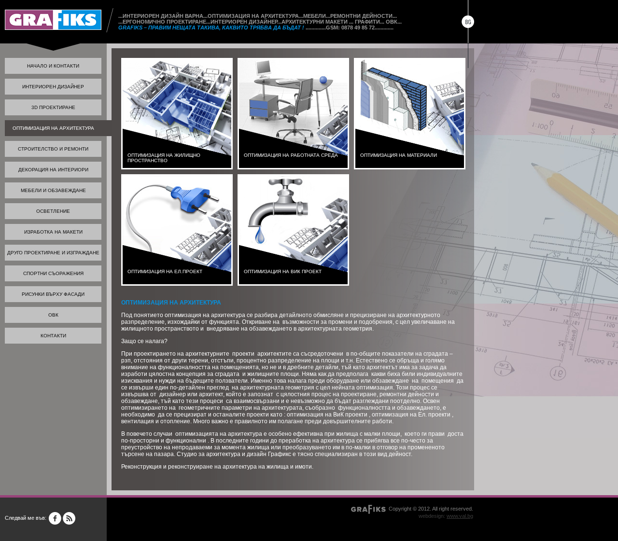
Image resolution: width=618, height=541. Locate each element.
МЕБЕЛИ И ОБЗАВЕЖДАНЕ (53, 190)
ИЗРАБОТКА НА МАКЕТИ (53, 232)
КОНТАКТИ (53, 335)
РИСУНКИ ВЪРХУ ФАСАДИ (53, 294)
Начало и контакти (53, 66)
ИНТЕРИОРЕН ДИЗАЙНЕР (53, 86)
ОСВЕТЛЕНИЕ (53, 211)
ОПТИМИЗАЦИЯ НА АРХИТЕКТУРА (53, 128)
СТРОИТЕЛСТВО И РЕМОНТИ (53, 149)
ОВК (53, 315)
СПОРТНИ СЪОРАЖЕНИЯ (53, 273)
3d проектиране (53, 107)
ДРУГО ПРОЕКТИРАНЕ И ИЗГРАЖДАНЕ (53, 252)
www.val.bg (460, 516)
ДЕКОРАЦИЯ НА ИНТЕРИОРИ (53, 169)
